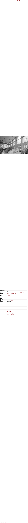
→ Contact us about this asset (3, 522)
